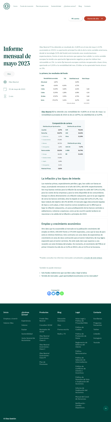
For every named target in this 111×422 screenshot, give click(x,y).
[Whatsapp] (62, 293)
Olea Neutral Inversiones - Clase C (44, 347)
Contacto (87, 6)
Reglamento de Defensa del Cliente (81, 344)
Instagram (97, 338)
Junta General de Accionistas (28, 339)
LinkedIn (96, 334)
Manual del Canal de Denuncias (82, 398)
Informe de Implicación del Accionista (81, 390)
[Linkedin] (58, 293)
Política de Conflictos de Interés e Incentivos (80, 369)
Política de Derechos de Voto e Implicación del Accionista (82, 380)
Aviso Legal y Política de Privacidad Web (81, 320)
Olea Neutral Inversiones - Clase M (44, 355)
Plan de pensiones (42, 6)
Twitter (96, 329)
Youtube (96, 342)
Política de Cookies (79, 328)
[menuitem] (16, 6)
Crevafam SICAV (45, 325)
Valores (24, 325)
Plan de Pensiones (43, 363)
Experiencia (26, 321)
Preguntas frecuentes (97, 324)
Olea (59, 325)
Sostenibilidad (56, 6)
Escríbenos (97, 318)
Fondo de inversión (26, 6)
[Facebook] (49, 293)
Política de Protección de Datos (80, 336)
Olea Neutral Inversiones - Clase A (44, 338)
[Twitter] (53, 293)
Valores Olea (8, 323)
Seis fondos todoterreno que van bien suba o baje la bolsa (64, 273)
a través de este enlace (93, 258)
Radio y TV (61, 334)
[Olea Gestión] (8, 6)
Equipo (24, 329)
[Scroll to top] (106, 408)
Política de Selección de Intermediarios (81, 360)
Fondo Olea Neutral (43, 319)
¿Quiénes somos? (70, 6)
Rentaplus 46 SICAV (44, 330)
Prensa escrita (63, 329)
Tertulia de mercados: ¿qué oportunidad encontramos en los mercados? (69, 276)
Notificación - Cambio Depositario (80, 405)
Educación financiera (61, 319)
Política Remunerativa (81, 352)
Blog (80, 6)
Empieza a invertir (10, 318)
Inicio (15, 6)
